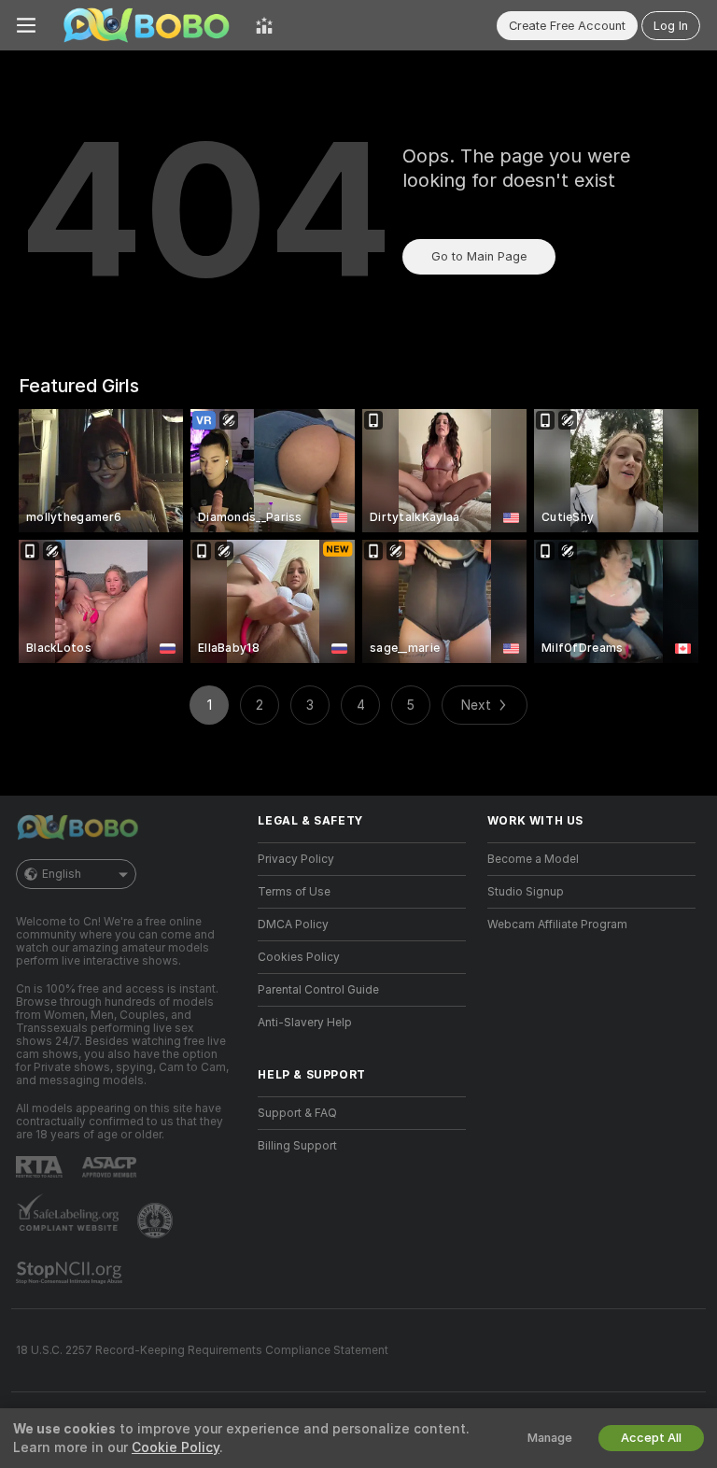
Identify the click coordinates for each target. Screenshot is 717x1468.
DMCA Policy (293, 924)
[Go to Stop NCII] (71, 1273)
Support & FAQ (297, 1113)
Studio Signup (525, 891)
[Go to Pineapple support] (156, 1220)
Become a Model (533, 859)
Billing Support (297, 1145)
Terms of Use (294, 891)
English (61, 874)
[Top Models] (264, 25)
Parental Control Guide (318, 989)
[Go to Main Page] (145, 25)
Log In (671, 26)
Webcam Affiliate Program (557, 924)
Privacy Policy (296, 859)
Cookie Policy (175, 1447)
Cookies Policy (299, 957)
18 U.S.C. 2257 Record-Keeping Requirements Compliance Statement (202, 1350)
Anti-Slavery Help (305, 1022)
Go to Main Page (479, 256)
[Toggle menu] (26, 25)
